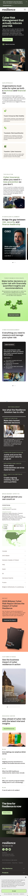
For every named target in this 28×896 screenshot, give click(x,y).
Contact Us (21, 893)
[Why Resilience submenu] (24, 869)
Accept (14, 891)
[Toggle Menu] (25, 9)
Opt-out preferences (8, 893)
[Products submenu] (14, 873)
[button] (26, 877)
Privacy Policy (16, 893)
